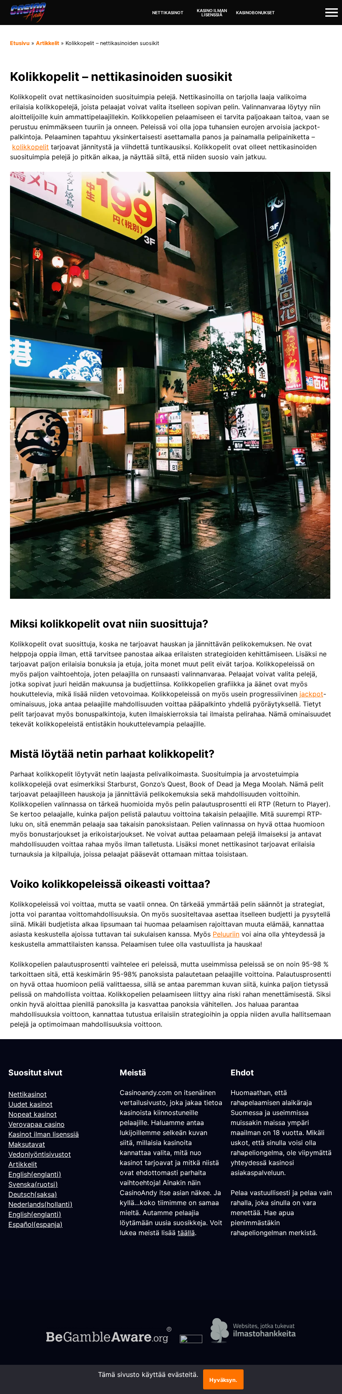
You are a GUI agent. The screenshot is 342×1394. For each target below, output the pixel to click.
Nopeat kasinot (32, 1114)
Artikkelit (47, 43)
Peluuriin (226, 934)
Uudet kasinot (30, 1104)
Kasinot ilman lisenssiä (43, 1134)
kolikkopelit (30, 147)
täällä (186, 1232)
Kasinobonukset (255, 12)
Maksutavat (26, 1144)
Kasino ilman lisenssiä (212, 12)
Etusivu (20, 43)
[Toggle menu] (331, 12)
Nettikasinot (168, 12)
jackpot (311, 694)
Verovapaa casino (36, 1124)
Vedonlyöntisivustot (39, 1154)
